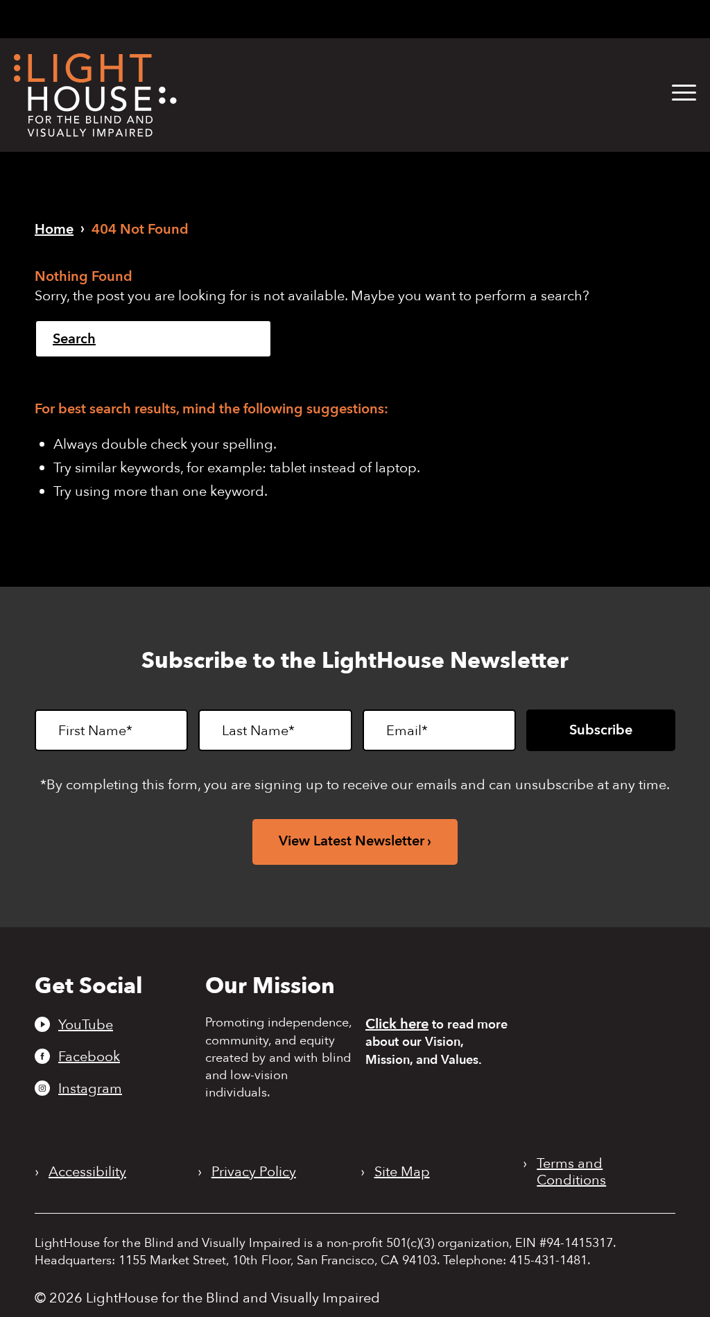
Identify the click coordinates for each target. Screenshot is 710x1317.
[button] (684, 93)
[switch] (631, 20)
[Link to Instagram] (419, 17)
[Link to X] (446, 17)
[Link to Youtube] (373, 17)
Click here (396, 1024)
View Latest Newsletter (351, 841)
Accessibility (87, 1172)
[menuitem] (673, 93)
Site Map (402, 1172)
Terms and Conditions (571, 1172)
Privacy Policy (253, 1172)
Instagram (90, 1088)
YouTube (85, 1024)
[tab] (509, 19)
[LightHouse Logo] (95, 95)
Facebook (89, 1056)
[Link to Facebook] (397, 17)
